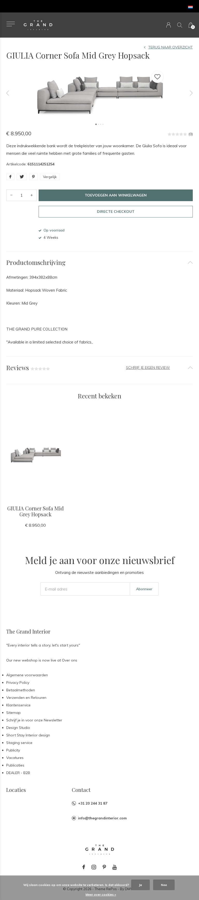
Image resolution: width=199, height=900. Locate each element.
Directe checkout (115, 211)
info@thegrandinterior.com (102, 818)
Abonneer (144, 589)
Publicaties (15, 765)
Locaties (16, 789)
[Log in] (168, 25)
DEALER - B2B (18, 772)
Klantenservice (18, 705)
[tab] (99, 262)
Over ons (69, 660)
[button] (10, 24)
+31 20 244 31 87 (92, 803)
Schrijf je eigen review (148, 367)
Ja (140, 885)
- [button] (11, 195)
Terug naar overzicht (170, 47)
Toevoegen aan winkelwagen (116, 195)
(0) (190, 134)
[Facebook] (83, 867)
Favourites (157, 77)
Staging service (19, 742)
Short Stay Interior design (28, 735)
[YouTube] (114, 867)
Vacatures (15, 757)
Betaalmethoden (20, 690)
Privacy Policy (17, 682)
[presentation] (7, 93)
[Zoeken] (179, 25)
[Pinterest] (104, 867)
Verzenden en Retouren (26, 697)
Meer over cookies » (101, 894)
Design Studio (18, 727)
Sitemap (13, 712)
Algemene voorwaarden (27, 675)
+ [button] (31, 195)
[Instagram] (93, 867)
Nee (164, 885)
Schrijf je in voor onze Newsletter (34, 720)
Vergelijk (50, 177)
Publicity (13, 750)
